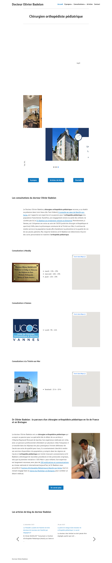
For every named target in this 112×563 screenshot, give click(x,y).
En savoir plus (56, 487)
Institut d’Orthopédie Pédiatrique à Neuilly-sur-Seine (41, 468)
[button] (56, 162)
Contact (97, 4)
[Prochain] (94, 539)
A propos (33, 180)
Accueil (60, 4)
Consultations (79, 4)
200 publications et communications (55, 462)
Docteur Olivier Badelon (27, 4)
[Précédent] (18, 539)
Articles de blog (56, 180)
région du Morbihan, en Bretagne (42, 471)
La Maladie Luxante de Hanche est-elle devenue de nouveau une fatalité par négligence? (36, 530)
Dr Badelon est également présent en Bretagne (54, 220)
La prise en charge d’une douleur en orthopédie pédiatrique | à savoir (69, 529)
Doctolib (78, 180)
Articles (90, 4)
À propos (67, 4)
